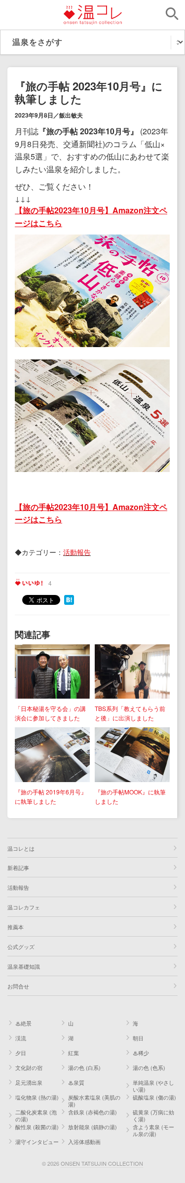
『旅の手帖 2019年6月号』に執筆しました (51, 796)
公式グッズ (21, 946)
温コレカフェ (23, 907)
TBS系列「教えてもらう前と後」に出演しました (130, 713)
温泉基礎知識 (23, 966)
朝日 (138, 1038)
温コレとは (21, 848)
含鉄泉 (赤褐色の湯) (92, 1112)
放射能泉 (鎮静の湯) (92, 1127)
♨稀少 (141, 1053)
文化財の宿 (28, 1067)
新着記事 (18, 867)
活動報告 (77, 552)
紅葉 (73, 1053)
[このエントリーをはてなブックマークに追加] (69, 599)
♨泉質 (76, 1082)
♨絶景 (23, 1023)
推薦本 (15, 927)
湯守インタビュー (37, 1141)
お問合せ (18, 986)
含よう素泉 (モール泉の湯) (153, 1130)
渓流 (20, 1038)
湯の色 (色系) (149, 1067)
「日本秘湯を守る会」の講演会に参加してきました (50, 713)
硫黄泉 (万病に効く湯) (153, 1115)
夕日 (20, 1053)
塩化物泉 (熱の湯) (37, 1097)
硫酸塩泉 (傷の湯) (154, 1097)
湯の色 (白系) (84, 1067)
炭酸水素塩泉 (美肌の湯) (94, 1100)
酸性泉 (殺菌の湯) (37, 1127)
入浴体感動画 (84, 1141)
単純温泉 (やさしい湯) (153, 1085)
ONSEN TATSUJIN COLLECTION (102, 1163)
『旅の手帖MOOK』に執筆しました (130, 796)
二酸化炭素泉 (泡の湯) (36, 1115)
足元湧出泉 (28, 1082)
